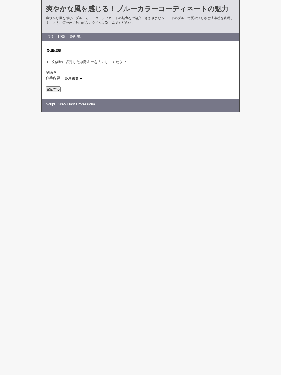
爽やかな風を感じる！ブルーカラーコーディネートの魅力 (137, 8)
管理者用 (76, 37)
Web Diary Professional (77, 104)
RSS (62, 37)
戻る (50, 37)
